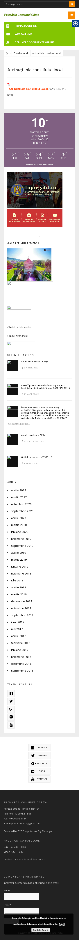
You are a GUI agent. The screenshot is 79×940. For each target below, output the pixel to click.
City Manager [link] (44, 831)
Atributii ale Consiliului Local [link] (28, 89)
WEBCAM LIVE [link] (23, 34)
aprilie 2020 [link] (18, 518)
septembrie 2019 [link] (22, 545)
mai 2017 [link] (17, 629)
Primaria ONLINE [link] (26, 25)
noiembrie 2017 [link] (21, 608)
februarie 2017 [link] (20, 643)
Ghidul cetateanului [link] (19, 327)
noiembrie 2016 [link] (21, 657)
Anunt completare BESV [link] (33, 435)
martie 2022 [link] (19, 497)
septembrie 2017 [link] (22, 615)
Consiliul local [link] (20, 53)
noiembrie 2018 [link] (21, 573)
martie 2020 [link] (19, 525)
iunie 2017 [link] (17, 622)
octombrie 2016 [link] (21, 663)
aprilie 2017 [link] (18, 636)
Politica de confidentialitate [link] (30, 859)
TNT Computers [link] (26, 831)
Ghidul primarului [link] (17, 336)
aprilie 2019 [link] (18, 552)
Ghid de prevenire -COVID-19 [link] (36, 457)
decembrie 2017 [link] (21, 601)
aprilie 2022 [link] (18, 490)
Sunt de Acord (40, 930)
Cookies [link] (8, 859)
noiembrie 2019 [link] (21, 539)
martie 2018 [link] (19, 594)
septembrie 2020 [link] (22, 511)
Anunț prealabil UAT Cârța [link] (34, 361)
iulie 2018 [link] (17, 580)
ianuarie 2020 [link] (19, 532)
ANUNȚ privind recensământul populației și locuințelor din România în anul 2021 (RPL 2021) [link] (45, 386)
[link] (22, 14)
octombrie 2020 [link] (21, 504)
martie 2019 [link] (19, 559)
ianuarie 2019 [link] (19, 566)
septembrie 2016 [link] (22, 670)
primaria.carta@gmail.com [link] (25, 823)
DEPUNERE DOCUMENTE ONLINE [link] (34, 42)
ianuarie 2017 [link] (19, 650)
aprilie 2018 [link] (18, 587)
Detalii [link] (62, 924)
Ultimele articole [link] (22, 355)
